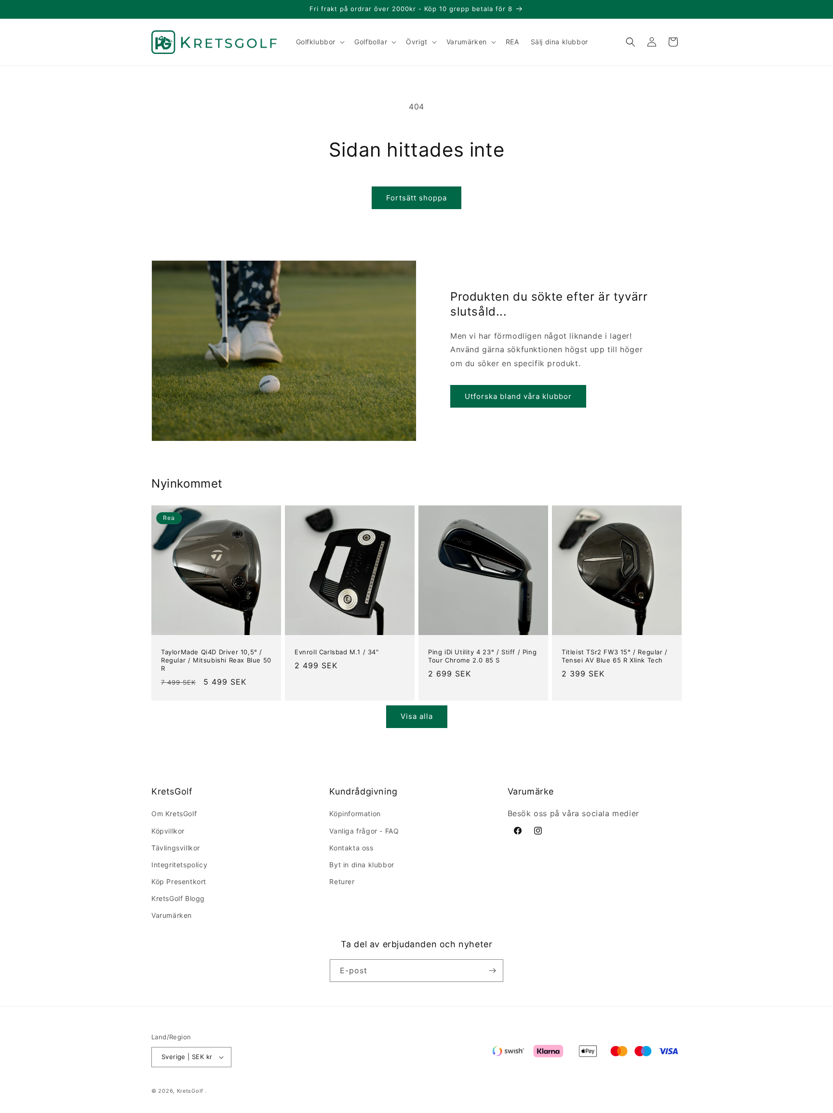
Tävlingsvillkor (175, 848)
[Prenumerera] (492, 970)
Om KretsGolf (174, 813)
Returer (341, 881)
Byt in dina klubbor (361, 865)
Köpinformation (354, 813)
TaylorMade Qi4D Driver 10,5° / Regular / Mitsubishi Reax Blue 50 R (216, 660)
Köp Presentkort (178, 881)
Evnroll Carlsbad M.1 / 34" (337, 652)
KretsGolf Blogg (178, 898)
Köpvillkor (168, 831)
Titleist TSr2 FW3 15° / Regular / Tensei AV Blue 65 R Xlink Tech (615, 656)
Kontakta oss (351, 848)
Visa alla (417, 716)
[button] (319, 42)
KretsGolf (190, 1090)
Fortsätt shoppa (416, 197)
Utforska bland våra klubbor (518, 396)
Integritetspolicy (179, 865)
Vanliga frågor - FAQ (364, 831)
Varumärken (171, 916)
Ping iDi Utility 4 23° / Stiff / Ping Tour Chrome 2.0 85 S (482, 656)
